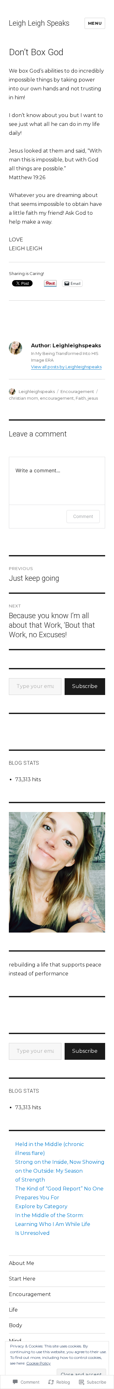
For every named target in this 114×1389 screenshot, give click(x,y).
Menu (95, 23)
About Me (21, 1263)
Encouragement (77, 391)
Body (15, 1325)
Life (13, 1310)
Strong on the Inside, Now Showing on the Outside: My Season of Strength (59, 1171)
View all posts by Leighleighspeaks (66, 366)
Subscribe (85, 686)
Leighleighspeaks (37, 391)
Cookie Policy (38, 1363)
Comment (83, 516)
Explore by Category (41, 1206)
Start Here (22, 1279)
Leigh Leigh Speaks (39, 23)
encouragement (57, 398)
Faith (81, 398)
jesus (93, 398)
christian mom (23, 398)
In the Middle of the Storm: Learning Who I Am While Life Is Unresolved (52, 1224)
